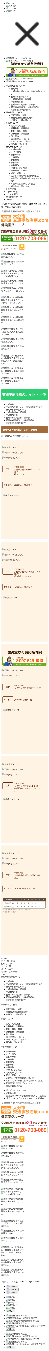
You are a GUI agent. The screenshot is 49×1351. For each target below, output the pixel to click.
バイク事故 (16, 152)
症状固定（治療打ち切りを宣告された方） (25, 1080)
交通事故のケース (9, 1047)
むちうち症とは (18, 126)
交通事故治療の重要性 (21, 99)
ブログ (9, 199)
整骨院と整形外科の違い (22, 118)
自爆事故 (15, 165)
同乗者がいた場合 (19, 168)
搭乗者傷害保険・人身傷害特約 (25, 107)
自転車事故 (16, 155)
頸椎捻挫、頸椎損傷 (20, 128)
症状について (7, 1019)
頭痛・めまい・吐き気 (21, 141)
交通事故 (15, 89)
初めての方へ (12, 189)
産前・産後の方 (18, 173)
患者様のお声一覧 (14, 197)
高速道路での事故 (19, 170)
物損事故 (15, 160)
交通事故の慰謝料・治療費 (23, 104)
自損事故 (15, 163)
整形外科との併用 (19, 115)
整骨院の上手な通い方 (21, 120)
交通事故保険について (21, 97)
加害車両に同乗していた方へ (24, 184)
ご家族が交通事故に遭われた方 (25, 176)
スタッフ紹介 (12, 192)
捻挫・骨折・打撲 (19, 131)
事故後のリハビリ (19, 144)
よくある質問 (12, 194)
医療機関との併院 (9, 1004)
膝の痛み (15, 136)
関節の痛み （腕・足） (21, 139)
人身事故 (15, 157)
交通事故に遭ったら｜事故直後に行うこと (25, 407)
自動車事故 (16, 149)
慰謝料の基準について (21, 110)
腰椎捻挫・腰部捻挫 (20, 134)
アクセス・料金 (8, 961)
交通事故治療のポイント (12, 977)
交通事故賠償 (17, 102)
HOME (4, 959)
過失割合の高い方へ (20, 186)
